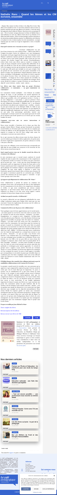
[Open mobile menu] (42, 3)
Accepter (26, 489)
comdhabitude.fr (50, 129)
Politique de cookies (37, 492)
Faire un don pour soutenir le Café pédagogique (54, 53)
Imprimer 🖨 (27, 317)
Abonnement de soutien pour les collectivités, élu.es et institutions (54, 77)
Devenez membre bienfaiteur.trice (54, 43)
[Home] (8, 9)
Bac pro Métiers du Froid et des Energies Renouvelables (25, 435)
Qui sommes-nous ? (48, 470)
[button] (54, 475)
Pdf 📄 (36, 317)
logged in (11, 452)
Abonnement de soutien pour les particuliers (54, 63)
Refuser (36, 489)
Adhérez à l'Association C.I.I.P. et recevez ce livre (54, 34)
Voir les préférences (48, 489)
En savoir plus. (21, 345)
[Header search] (48, 2)
